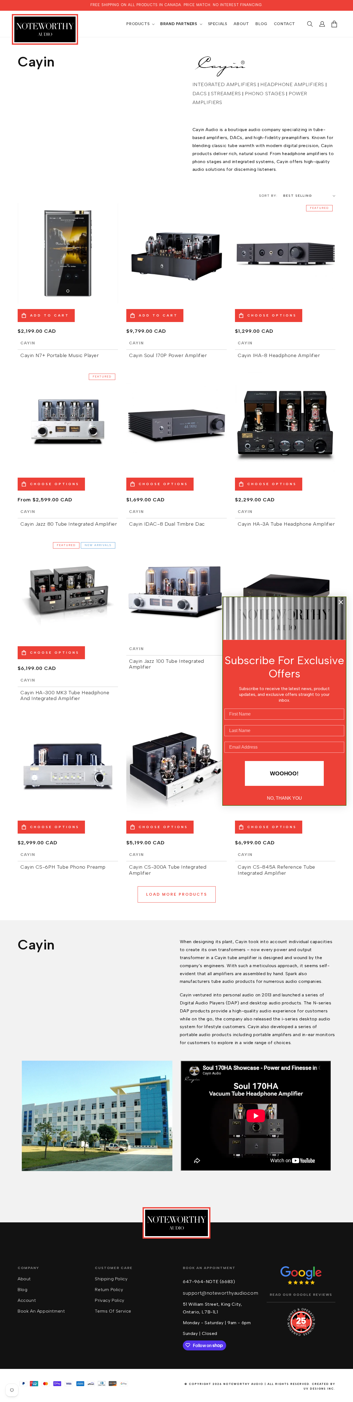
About (24, 1278)
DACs (199, 94)
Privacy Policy (109, 1300)
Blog (22, 1289)
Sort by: (268, 196)
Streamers (226, 94)
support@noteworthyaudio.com (220, 1293)
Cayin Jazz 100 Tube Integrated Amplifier (166, 664)
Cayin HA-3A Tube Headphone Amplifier (286, 524)
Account (27, 1300)
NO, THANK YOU (284, 798)
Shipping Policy (111, 1278)
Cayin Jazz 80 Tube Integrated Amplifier (68, 524)
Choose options (272, 315)
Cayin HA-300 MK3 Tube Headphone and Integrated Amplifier (64, 696)
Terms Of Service (113, 1310)
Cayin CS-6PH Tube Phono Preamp (63, 867)
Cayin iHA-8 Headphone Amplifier (279, 355)
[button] (140, 24)
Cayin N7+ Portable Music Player (59, 355)
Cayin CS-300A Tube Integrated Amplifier (167, 870)
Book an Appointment (41, 1310)
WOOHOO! (284, 773)
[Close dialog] (340, 602)
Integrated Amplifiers (224, 84)
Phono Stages (265, 94)
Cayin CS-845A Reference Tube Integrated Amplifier (276, 870)
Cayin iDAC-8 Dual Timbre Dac (167, 524)
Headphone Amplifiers (292, 84)
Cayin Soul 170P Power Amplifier (168, 355)
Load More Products (176, 894)
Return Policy (109, 1289)
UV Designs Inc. (319, 1388)
